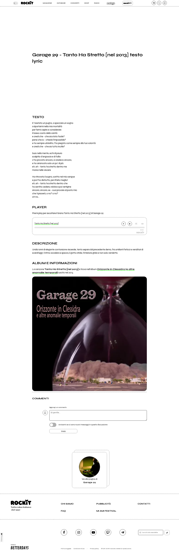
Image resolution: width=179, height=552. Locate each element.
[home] (27, 3)
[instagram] (79, 532)
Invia (63, 431)
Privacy (2, 538)
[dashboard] (165, 3)
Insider (111, 3)
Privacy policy (94, 548)
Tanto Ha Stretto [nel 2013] (46, 223)
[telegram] (123, 532)
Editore (12, 545)
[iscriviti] (167, 532)
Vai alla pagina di (89, 481)
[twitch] (108, 532)
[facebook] (64, 532)
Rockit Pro (127, 3)
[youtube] (93, 532)
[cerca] (159, 3)
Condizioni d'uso (79, 548)
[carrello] (154, 3)
